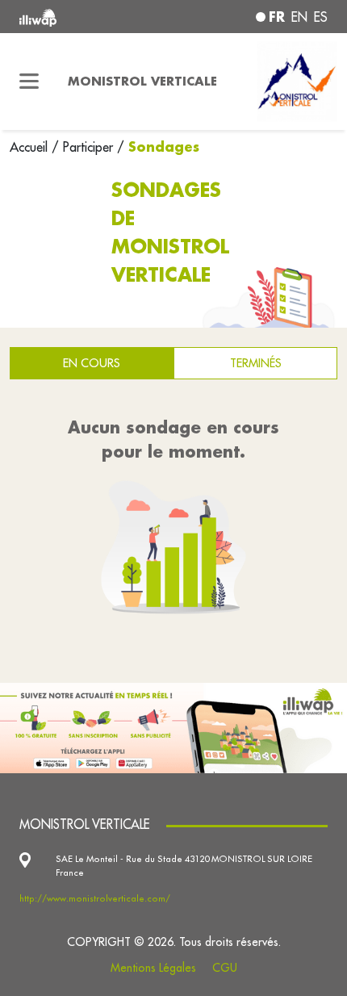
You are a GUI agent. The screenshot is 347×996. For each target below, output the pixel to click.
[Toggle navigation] (29, 81)
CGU (224, 967)
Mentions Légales (153, 967)
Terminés (256, 362)
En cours (91, 362)
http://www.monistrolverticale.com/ (94, 898)
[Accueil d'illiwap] (78, 16)
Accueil (31, 147)
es (321, 17)
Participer (88, 147)
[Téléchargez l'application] (173, 726)
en (299, 17)
